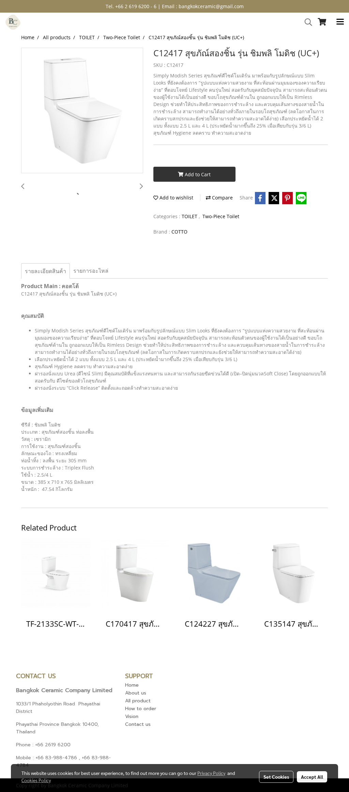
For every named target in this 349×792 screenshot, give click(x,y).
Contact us (138, 724)
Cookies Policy (36, 780)
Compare (222, 197)
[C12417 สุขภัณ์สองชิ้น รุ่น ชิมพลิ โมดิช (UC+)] (82, 111)
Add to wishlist (175, 197)
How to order (140, 708)
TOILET (190, 216)
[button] (306, 22)
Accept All (312, 777)
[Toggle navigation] (340, 22)
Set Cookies (276, 777)
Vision (131, 716)
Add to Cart (197, 174)
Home (132, 685)
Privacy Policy (211, 773)
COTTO (179, 231)
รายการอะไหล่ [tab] (90, 270)
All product (138, 700)
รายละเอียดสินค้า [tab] (45, 271)
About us (135, 693)
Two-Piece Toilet (220, 216)
